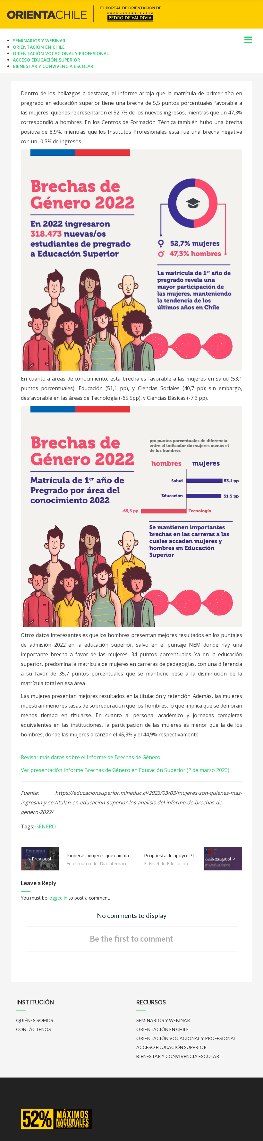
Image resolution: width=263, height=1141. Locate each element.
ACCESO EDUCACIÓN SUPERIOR (46, 60)
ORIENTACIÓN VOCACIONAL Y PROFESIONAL (61, 53)
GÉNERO (45, 826)
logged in (57, 898)
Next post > (223, 859)
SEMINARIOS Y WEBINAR (39, 41)
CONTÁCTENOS (33, 1029)
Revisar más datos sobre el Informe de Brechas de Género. (91, 757)
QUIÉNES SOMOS (34, 1020)
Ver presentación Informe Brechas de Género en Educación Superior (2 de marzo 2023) (125, 770)
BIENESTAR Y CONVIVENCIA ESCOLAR (53, 66)
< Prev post (40, 859)
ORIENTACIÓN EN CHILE (39, 47)
